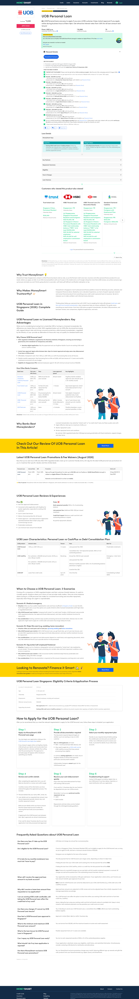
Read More (105, 446)
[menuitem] (61, 2)
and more (99, 38)
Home (43, 8)
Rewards (109, 2)
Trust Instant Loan (22, 386)
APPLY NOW (26, 26)
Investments (94, 2)
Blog (102, 2)
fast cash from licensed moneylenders (67, 305)
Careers (110, 989)
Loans (68, 2)
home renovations (67, 628)
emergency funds (67, 606)
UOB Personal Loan (62, 8)
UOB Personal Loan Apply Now (28, 741)
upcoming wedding (53, 628)
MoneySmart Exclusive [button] (51, 57)
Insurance (76, 2)
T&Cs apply (46, 44)
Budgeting (47, 996)
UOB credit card (74, 747)
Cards (61, 2)
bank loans (114, 303)
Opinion (46, 998)
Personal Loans (21, 998)
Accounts (85, 2)
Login (120, 3)
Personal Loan (51, 8)
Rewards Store (86, 80)
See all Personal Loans (26, 33)
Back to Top (119, 257)
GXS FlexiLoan (21, 407)
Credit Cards (20, 993)
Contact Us (119, 989)
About (102, 989)
